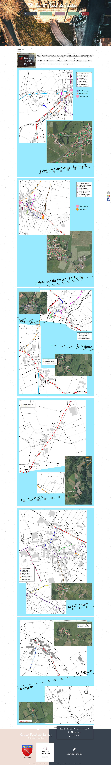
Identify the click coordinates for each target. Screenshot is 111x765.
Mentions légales (27, 757)
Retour (55, 727)
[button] (108, 192)
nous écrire (75, 735)
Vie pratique (59, 14)
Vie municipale (30, 14)
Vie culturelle (73, 14)
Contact (85, 14)
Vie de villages (46, 14)
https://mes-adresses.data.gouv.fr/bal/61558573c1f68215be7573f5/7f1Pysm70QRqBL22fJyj (56, 64)
